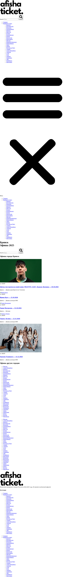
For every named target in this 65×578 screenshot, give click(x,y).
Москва (8, 40)
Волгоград (6, 406)
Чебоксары (6, 412)
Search (1, 19)
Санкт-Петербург (11, 50)
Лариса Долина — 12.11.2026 (10, 318)
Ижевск (8, 30)
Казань (8, 33)
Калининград (10, 35)
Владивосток (9, 26)
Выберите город (7, 23)
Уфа (7, 59)
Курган (5, 415)
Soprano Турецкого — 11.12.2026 (11, 357)
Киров (8, 36)
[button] (32, 130)
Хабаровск (6, 408)
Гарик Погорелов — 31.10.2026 (10, 308)
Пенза (4, 413)
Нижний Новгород (11, 42)
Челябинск (9, 60)
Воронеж (8, 28)
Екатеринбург (10, 29)
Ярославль (9, 62)
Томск (4, 411)
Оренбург (5, 409)
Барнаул (8, 25)
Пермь (8, 46)
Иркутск (8, 32)
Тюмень (8, 56)
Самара (8, 49)
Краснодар (9, 38)
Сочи (7, 53)
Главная (5, 22)
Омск (7, 45)
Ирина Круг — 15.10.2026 (9, 297)
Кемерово (5, 405)
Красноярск (9, 39)
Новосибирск (10, 43)
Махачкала (6, 416)
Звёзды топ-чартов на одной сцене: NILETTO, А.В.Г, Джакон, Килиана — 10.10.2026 (29, 287)
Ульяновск (9, 58)
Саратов (8, 52)
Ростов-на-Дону (10, 48)
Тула (7, 55)
